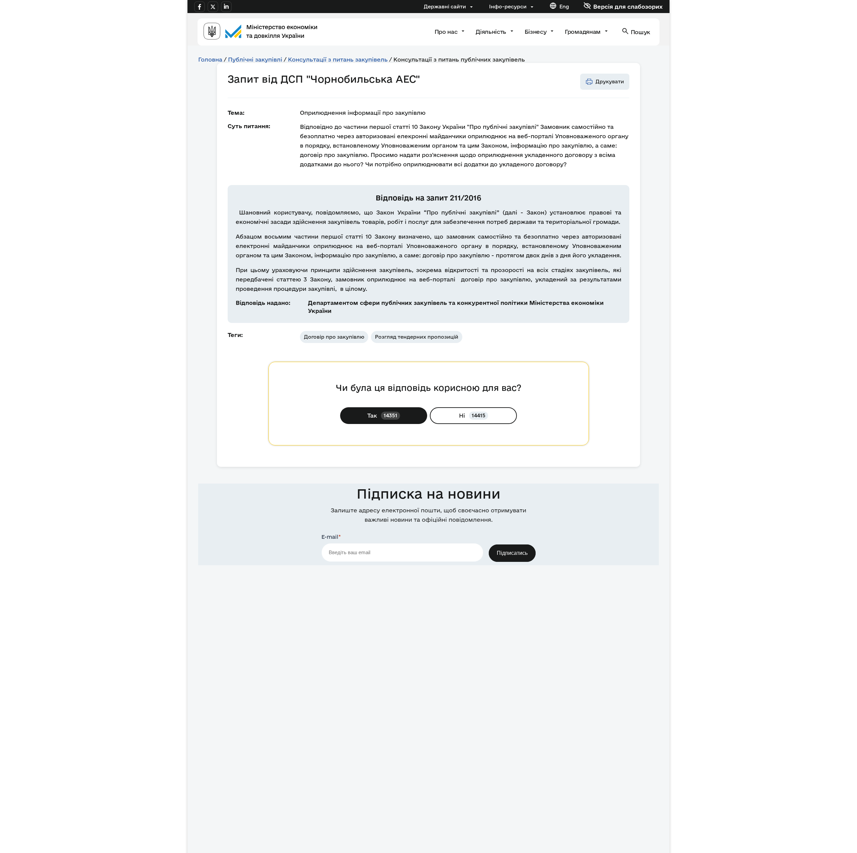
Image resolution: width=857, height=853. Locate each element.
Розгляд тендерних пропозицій (416, 337)
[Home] (260, 32)
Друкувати (610, 81)
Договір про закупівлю (334, 337)
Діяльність (492, 31)
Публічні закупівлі (255, 59)
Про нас (447, 31)
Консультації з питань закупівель (338, 59)
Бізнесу (536, 31)
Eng (564, 6)
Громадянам (583, 31)
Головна (210, 59)
